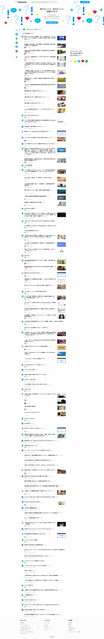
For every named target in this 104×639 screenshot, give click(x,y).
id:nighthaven (28, 210)
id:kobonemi (28, 525)
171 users (43, 202)
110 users (31, 185)
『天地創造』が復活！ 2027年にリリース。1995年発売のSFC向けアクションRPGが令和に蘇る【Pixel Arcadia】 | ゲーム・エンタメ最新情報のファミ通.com (39, 72)
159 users (26, 238)
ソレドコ (46, 629)
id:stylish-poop (29, 447)
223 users (30, 244)
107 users (31, 261)
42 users (26, 110)
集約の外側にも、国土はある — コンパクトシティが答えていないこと (39, 470)
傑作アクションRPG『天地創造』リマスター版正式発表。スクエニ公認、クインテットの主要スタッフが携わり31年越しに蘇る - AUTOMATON (40, 38)
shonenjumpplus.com (30, 93)
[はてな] (21, 2)
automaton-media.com (30, 41)
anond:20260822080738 (31, 546)
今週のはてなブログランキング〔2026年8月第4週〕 (36, 346)
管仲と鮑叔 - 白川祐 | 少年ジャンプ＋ (32, 103)
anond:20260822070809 (31, 552)
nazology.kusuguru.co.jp (31, 269)
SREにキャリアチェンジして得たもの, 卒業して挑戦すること (38, 285)
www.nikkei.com (29, 81)
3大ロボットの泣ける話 (29, 379)
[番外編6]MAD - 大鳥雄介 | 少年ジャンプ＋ (34, 90)
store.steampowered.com (31, 504)
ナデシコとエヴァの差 (29, 369)
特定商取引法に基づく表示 (25, 628)
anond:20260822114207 (31, 519)
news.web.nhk (29, 87)
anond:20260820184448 (31, 601)
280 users (35, 250)
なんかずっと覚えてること (30, 599)
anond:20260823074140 (31, 466)
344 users (30, 310)
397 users (37, 379)
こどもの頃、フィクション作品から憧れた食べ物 (35, 291)
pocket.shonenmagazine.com (32, 59)
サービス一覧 (46, 622)
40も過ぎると (27, 423)
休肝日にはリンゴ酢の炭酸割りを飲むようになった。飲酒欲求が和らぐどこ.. (41, 455)
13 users (30, 268)
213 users (52, 481)
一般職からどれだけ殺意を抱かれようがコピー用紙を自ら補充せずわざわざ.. (41, 590)
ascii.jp (27, 343)
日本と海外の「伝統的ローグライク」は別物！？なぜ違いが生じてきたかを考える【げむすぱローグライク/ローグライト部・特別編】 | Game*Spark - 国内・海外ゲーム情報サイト (40, 215)
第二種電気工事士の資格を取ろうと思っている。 (35, 533)
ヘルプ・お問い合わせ (24, 626)
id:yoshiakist (28, 117)
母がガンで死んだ (28, 570)
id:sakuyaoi (28, 493)
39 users (26, 172)
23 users (49, 384)
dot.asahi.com (28, 337)
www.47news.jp (29, 199)
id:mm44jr (28, 397)
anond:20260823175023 (31, 425)
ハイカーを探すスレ (28, 585)
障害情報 (46, 626)
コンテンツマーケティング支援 (74, 631)
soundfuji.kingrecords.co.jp (31, 437)
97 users (48, 196)
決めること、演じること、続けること (32, 428)
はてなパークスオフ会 (29, 418)
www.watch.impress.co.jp (31, 305)
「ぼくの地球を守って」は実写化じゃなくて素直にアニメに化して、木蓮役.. (41, 580)
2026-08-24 (27, 389)
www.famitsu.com (29, 75)
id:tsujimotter (28, 282)
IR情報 (69, 624)
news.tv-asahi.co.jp (30, 205)
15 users (60, 580)
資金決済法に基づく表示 (25, 629)
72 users (26, 471)
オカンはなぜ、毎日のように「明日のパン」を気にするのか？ (38, 177)
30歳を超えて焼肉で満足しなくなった (33, 126)
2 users (50, 346)
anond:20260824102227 (31, 371)
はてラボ (46, 624)
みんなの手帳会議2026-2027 (31, 230)
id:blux (27, 562)
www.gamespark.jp (29, 217)
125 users (57, 465)
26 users (50, 555)
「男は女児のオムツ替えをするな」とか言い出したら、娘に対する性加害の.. (41, 575)
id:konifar (28, 431)
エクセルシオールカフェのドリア (31, 412)
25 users (52, 190)
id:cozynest (28, 355)
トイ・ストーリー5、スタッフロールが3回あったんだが (37, 450)
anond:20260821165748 (31, 572)
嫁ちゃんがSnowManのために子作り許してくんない (36, 555)
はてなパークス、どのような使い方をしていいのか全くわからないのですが (41, 604)
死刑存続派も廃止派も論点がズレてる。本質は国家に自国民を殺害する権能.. (41, 486)
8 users (29, 65)
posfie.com (28, 155)
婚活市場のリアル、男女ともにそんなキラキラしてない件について (39, 440)
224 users (45, 544)
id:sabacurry (28, 420)
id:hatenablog (28, 349)
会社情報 (70, 622)
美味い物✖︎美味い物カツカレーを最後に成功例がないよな (37, 481)
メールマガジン (47, 628)
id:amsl (27, 232)
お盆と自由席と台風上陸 (29, 406)
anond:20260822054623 (31, 530)
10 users (39, 45)
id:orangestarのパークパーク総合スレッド (34, 364)
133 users (44, 428)
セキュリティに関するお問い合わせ (27, 631)
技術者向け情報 (71, 628)
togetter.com (28, 67)
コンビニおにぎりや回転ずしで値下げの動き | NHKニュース (37, 137)
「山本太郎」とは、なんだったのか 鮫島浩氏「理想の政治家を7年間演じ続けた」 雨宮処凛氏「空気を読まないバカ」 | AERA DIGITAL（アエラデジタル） (40, 334)
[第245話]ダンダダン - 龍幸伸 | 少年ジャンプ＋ (35, 97)
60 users (43, 103)
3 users (53, 285)
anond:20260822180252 (31, 498)
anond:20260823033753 (31, 462)
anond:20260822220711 (31, 478)
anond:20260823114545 (31, 452)
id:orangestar (28, 596)
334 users (50, 476)
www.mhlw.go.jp (29, 252)
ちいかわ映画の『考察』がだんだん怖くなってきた (35, 384)
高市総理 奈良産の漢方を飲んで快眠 (32, 202)
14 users (30, 86)
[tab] (17, 30)
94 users (34, 154)
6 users (52, 460)
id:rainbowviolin (29, 324)
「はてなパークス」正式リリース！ (34, 29)
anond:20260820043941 (31, 616)
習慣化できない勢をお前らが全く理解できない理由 (35, 476)
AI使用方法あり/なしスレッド (31, 445)
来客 (25, 400)
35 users (38, 599)
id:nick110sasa (29, 329)
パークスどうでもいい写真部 (30, 540)
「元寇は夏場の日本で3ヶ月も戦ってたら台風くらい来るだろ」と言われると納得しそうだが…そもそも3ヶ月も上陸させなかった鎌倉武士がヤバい (40, 64)
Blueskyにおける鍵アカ (29, 208)
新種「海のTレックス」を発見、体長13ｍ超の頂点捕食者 (37, 190)
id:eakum (28, 293)
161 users (33, 423)
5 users (41, 501)
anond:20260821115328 (31, 582)
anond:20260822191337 (31, 487)
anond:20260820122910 (31, 611)
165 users (35, 570)
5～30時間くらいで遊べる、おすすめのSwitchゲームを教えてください (40, 225)
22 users (29, 58)
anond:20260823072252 (31, 442)
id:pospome (28, 134)
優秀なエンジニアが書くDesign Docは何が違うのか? (36, 131)
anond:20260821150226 (31, 577)
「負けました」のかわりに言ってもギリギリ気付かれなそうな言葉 (39, 221)
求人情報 (70, 626)
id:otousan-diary (29, 536)
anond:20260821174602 (31, 567)
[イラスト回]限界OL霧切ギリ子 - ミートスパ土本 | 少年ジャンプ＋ (39, 109)
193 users (57, 440)
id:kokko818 (28, 390)
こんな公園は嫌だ (28, 165)
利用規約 (22, 622)
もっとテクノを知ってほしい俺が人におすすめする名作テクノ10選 (39, 497)
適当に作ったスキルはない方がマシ (32, 273)
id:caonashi (28, 257)
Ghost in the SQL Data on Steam (32, 501)
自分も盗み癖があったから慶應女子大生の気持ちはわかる (37, 460)
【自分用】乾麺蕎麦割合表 (30, 508)
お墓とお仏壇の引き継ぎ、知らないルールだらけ (35, 374)
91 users (53, 528)
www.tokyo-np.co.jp (30, 162)
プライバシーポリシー (24, 624)
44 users (44, 126)
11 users (48, 533)
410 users (28, 303)
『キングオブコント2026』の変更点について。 (35, 358)
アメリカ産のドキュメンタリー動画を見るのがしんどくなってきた (39, 143)
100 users (61, 486)
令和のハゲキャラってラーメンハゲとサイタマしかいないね (37, 528)
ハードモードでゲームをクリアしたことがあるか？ (35, 565)
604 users (35, 316)
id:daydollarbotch (29, 167)
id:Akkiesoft (28, 587)
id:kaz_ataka (28, 473)
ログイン (76, 2)
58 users (53, 137)
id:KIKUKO (28, 376)
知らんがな (26, 255)
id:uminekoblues (29, 409)
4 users (28, 39)
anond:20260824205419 (31, 145)
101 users (50, 565)
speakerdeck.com (29, 123)
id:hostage (28, 403)
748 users (57, 497)
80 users (50, 131)
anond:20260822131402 (31, 514)
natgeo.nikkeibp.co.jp (30, 193)
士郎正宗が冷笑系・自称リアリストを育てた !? (34, 609)
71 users (27, 551)
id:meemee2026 (29, 227)
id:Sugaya (28, 361)
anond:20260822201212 (31, 482)
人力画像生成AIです (28, 595)
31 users (41, 297)
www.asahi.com (29, 187)
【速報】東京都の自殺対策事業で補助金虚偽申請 (35, 196)
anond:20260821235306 (31, 457)
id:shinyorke (28, 288)
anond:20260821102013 (31, 591)
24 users (48, 97)
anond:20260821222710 (31, 557)
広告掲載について (71, 630)
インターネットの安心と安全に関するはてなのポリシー (76, 52)
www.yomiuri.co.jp (29, 47)
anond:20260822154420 (31, 509)
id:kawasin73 (28, 276)
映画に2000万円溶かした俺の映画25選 (33, 544)
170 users (61, 455)
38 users (46, 90)
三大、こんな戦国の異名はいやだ (31, 517)
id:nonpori (28, 222)
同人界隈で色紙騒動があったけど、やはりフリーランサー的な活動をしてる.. (41, 614)
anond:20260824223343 (31, 128)
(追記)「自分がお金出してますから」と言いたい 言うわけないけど (39, 465)
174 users (36, 335)
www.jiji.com (28, 299)
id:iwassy (28, 415)
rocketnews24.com (30, 174)
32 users (47, 609)
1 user (29, 280)
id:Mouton (28, 366)
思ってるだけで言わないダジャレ (31, 115)
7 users (32, 524)
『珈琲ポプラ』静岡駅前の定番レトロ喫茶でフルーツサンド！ (38, 490)
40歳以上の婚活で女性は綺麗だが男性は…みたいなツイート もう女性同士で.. (41, 512)
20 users (36, 73)
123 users (45, 216)
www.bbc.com (29, 263)
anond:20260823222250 (31, 381)
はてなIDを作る (84, 2)
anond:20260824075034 (31, 386)
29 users (42, 273)
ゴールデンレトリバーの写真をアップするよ (34, 560)
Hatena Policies (23, 633)
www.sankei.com (29, 318)
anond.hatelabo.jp (29, 246)
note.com (28, 180)
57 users (38, 508)
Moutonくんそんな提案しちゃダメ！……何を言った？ (36, 327)
